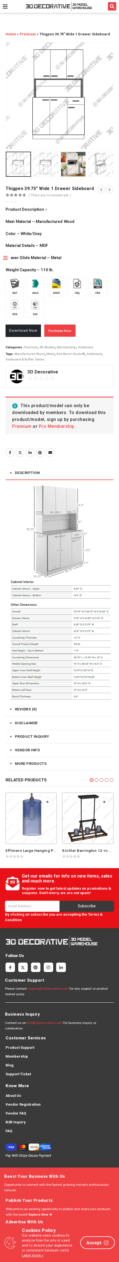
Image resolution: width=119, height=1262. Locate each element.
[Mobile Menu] (5, 6)
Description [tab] (27, 473)
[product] (31, 818)
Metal (50, 354)
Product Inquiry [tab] (32, 736)
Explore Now (39, 1214)
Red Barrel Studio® (70, 354)
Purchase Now (59, 331)
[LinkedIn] (61, 967)
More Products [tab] (31, 764)
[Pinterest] (35, 967)
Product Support (20, 1047)
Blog (10, 1065)
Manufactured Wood (29, 354)
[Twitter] (23, 967)
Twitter (19, 452)
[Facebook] (10, 967)
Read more (47, 802)
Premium (28, 34)
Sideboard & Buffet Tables (25, 359)
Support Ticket (18, 1074)
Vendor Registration (23, 1104)
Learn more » (32, 1255)
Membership (66, 347)
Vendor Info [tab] (27, 750)
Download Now (23, 330)
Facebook (10, 452)
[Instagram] (48, 967)
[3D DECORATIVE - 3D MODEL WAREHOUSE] (59, 6)
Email (50, 452)
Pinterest (40, 452)
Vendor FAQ (16, 1113)
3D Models (47, 347)
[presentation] (12, 96)
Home (11, 34)
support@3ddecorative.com (48, 988)
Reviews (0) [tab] (26, 709)
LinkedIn (30, 452)
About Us (13, 1096)
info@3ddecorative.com (45, 1023)
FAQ (9, 1131)
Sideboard (85, 347)
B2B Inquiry (16, 1122)
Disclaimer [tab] (26, 723)
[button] (112, 6)
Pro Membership (56, 426)
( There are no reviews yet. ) (50, 195)
